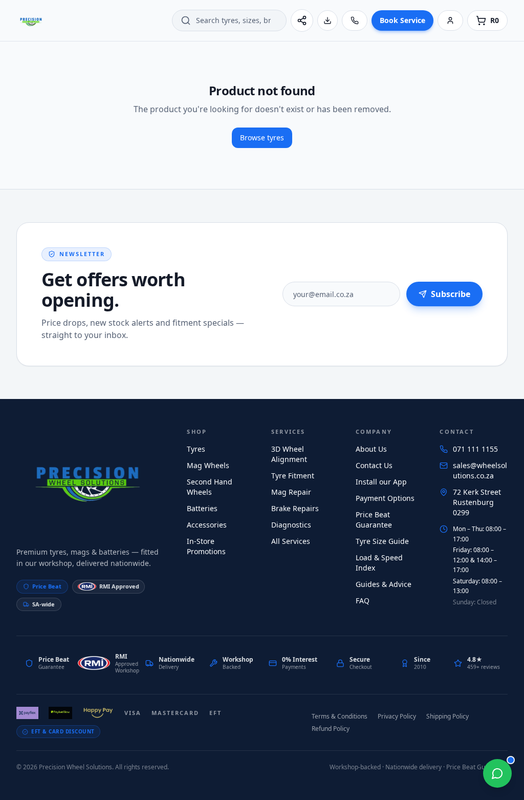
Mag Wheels (208, 465)
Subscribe (450, 294)
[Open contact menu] (497, 773)
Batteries (202, 508)
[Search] (186, 20)
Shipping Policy (447, 716)
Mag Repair (291, 492)
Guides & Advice (383, 584)
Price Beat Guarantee (374, 520)
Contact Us (374, 465)
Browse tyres (262, 137)
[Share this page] (302, 20)
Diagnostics (291, 525)
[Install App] (327, 20)
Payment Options (385, 498)
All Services (290, 541)
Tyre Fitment (292, 475)
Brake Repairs (295, 508)
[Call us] (354, 20)
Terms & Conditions (339, 716)
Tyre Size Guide (382, 541)
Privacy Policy (397, 716)
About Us (371, 449)
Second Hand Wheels (209, 487)
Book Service (402, 20)
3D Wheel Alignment (289, 454)
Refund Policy (331, 728)
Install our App (381, 482)
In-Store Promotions (206, 546)
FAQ (362, 600)
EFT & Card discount (63, 731)
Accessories (207, 525)
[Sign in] (450, 20)
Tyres (196, 449)
